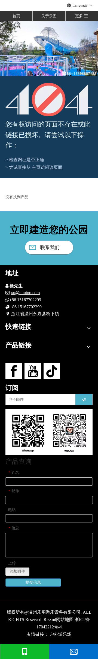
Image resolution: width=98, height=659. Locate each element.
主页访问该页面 (47, 167)
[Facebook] (13, 371)
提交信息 (33, 582)
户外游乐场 (60, 634)
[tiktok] (52, 371)
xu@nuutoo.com (25, 292)
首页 (16, 16)
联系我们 (49, 247)
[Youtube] (32, 371)
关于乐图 (49, 16)
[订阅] (84, 399)
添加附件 (17, 571)
